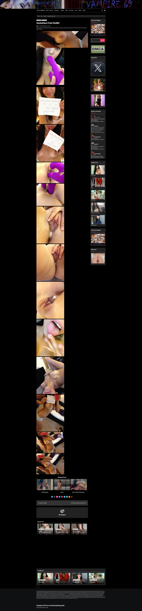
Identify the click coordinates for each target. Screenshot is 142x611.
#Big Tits (50, 27)
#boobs (53, 27)
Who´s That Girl (49, 10)
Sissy (92, 187)
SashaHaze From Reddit (47, 23)
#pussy (85, 27)
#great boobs (66, 27)
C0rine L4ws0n (76, 531)
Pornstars (71, 10)
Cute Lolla (93, 200)
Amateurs (56, 10)
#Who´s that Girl (39, 29)
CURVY (79, 10)
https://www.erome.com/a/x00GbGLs (97, 156)
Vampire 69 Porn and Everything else (50, 605)
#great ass (62, 27)
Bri (56, 531)
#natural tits (76, 27)
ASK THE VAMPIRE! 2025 (95, 121)
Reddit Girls (44, 20)
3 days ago (102, 157)
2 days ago (102, 139)
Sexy (76, 10)
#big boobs (46, 27)
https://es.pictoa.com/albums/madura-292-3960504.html (97, 147)
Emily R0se (93, 175)
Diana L (40, 531)
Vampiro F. (96, 126)
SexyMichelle (94, 225)
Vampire (63, 515)
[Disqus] (62, 551)
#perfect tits (81, 27)
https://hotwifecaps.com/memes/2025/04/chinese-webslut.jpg (98, 120)
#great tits (71, 27)
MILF (67, 10)
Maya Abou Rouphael (95, 212)
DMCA (84, 10)
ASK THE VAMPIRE (40, 10)
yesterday (101, 121)
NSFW (62, 10)
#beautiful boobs (41, 27)
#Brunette (57, 27)
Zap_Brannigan (97, 136)
